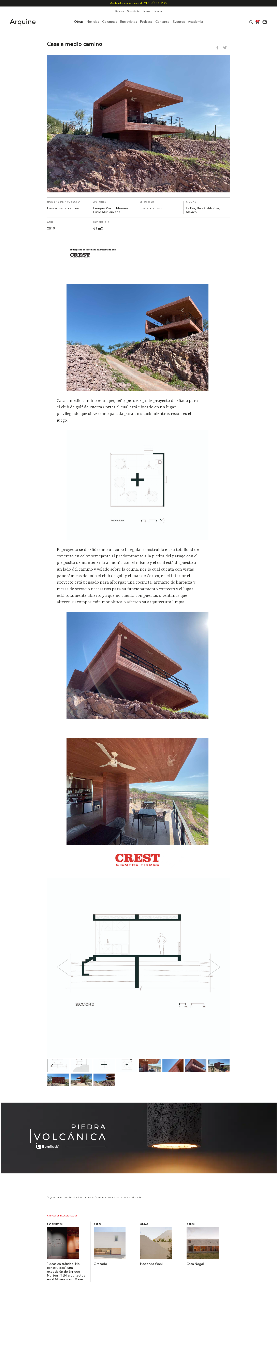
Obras (98, 1224)
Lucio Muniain (127, 1197)
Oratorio (100, 1264)
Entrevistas (54, 1224)
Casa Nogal (195, 1264)
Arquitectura (60, 1197)
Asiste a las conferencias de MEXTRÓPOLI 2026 (138, 3)
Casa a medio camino (106, 1197)
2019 (51, 228)
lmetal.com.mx (151, 208)
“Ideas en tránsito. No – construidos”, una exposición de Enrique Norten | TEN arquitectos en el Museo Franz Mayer (66, 1272)
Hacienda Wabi (151, 1264)
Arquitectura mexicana (81, 1197)
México (140, 1197)
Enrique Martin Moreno (110, 208)
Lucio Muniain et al (107, 212)
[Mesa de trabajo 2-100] (139, 1172)
